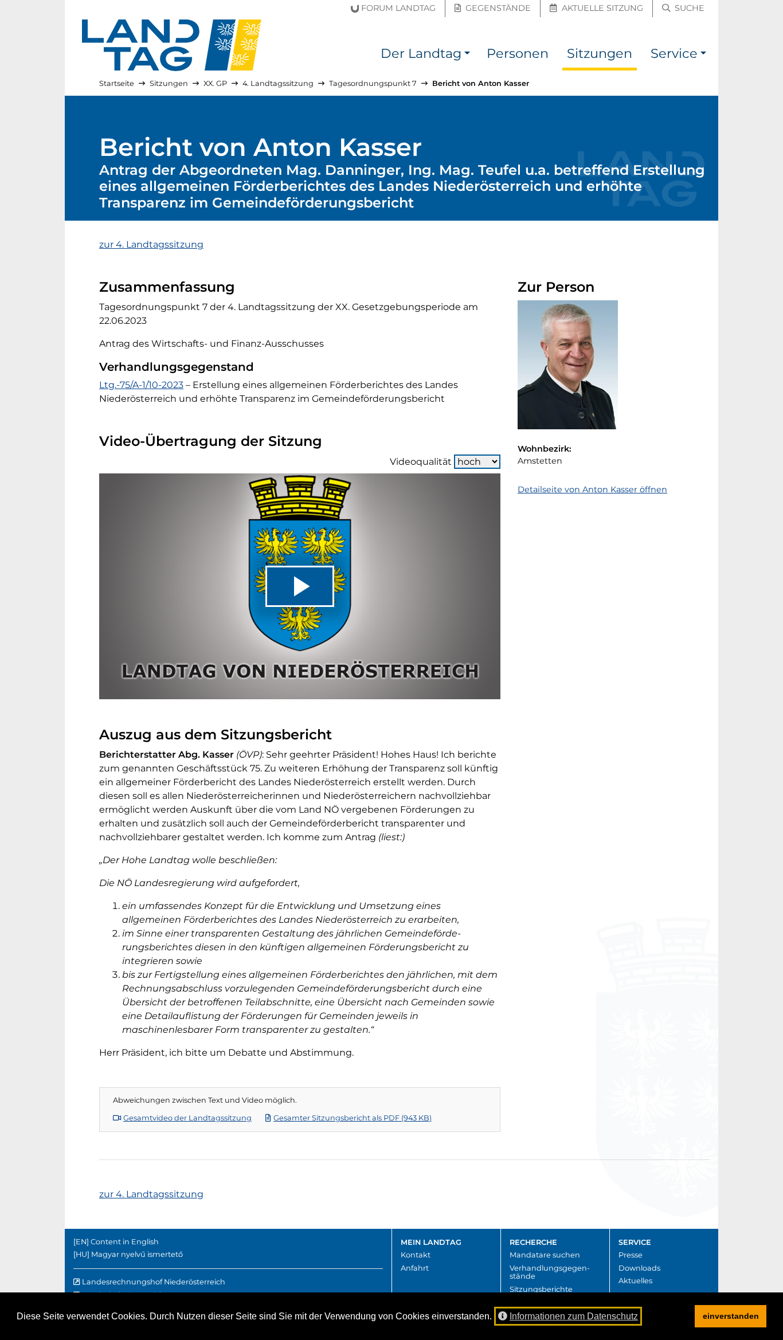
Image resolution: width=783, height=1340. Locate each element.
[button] (467, 55)
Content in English (125, 1241)
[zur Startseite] (172, 45)
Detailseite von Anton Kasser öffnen (592, 489)
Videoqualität (421, 461)
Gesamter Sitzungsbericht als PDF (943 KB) (352, 1118)
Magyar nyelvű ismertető (137, 1254)
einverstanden (731, 1316)
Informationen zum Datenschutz (574, 1316)
